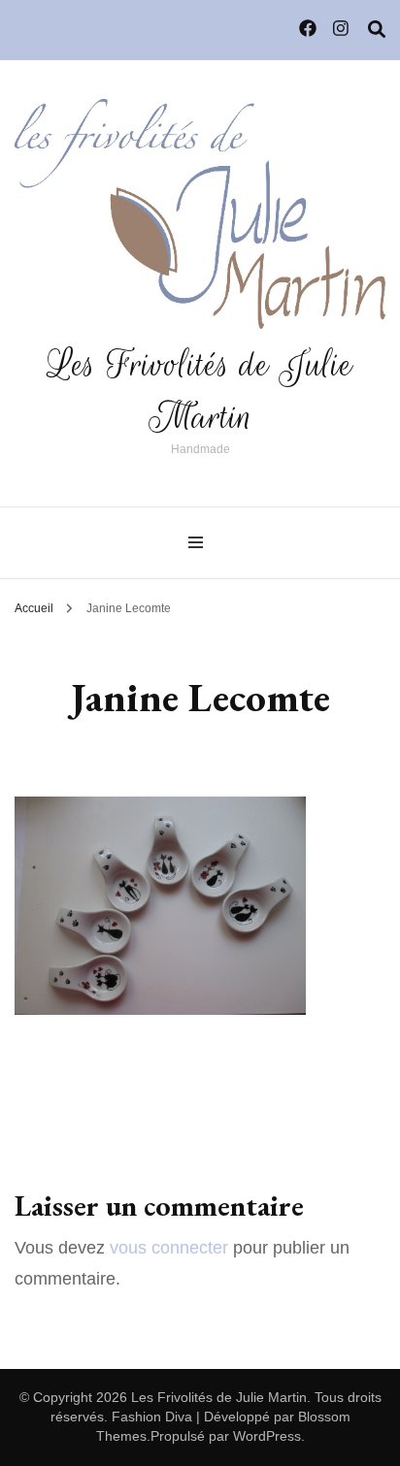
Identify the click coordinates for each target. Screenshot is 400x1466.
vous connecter (169, 1247)
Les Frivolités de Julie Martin (200, 390)
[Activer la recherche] (376, 29)
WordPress (267, 1436)
